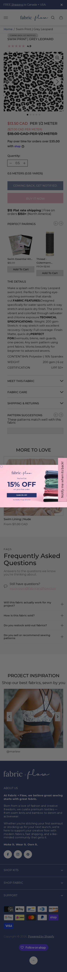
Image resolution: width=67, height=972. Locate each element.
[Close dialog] (1, 466)
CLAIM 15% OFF (21, 495)
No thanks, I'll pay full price (22, 500)
